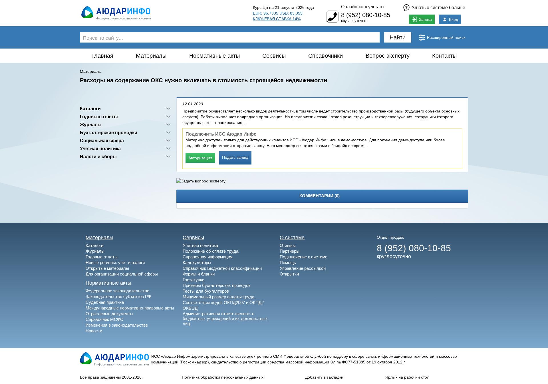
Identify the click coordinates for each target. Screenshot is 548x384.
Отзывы (288, 245)
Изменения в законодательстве (117, 325)
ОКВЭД (190, 308)
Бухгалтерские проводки (108, 132)
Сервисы (274, 56)
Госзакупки (193, 279)
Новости (94, 330)
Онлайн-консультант (362, 6)
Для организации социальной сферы (122, 274)
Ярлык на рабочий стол (407, 377)
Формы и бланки (199, 274)
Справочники (325, 56)
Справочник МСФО (105, 319)
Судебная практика (105, 302)
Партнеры (289, 251)
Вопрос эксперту (388, 56)
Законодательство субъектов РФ (118, 296)
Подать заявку (235, 157)
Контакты (444, 56)
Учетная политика (100, 148)
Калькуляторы (197, 262)
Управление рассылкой (303, 268)
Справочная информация (207, 256)
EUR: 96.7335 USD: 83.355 (278, 13)
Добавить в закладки (324, 377)
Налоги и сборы (98, 156)
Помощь (288, 262)
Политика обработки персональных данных (222, 377)
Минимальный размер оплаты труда (218, 296)
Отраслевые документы (109, 313)
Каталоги (90, 108)
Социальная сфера (102, 140)
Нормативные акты (214, 56)
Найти (398, 37)
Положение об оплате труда (210, 251)
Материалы (151, 56)
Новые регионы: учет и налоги (115, 262)
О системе (292, 237)
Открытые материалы (107, 268)
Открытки (289, 274)
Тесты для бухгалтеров (206, 291)
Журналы (91, 124)
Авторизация (200, 158)
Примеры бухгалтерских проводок (216, 285)
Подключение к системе (303, 256)
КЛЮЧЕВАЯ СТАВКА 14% (277, 19)
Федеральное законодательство (117, 290)
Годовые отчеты (99, 116)
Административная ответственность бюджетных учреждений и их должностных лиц (225, 318)
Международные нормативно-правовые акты (130, 307)
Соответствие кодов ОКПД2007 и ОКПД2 (223, 302)
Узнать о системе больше (438, 7)
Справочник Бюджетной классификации (222, 268)
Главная (102, 56)
